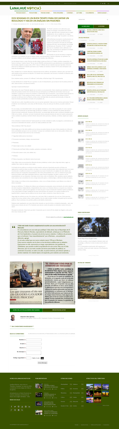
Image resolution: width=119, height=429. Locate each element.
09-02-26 (89, 165)
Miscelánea (66, 393)
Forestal (66, 401)
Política (66, 388)
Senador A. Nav (66, 406)
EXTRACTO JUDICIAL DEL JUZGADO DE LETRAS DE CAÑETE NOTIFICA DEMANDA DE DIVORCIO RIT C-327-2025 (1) (97, 169)
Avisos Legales (102, 13)
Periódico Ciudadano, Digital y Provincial (32, 3)
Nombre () (22, 339)
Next (108, 283)
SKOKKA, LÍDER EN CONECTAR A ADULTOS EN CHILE (95, 30)
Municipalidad (66, 384)
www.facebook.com (68, 217)
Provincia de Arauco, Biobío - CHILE (52, 3)
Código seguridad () (19, 358)
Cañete (78, 397)
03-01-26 (89, 188)
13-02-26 (89, 147)
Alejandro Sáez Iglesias (39, 24)
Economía (78, 388)
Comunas (70, 13)
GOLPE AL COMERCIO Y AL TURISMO (93, 283)
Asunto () (23, 347)
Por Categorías (58, 13)
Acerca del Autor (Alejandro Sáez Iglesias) (26, 310)
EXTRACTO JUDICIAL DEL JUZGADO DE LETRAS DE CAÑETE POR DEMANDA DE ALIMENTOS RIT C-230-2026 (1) (97, 143)
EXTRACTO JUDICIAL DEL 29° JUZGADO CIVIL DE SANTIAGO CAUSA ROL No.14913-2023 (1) (97, 198)
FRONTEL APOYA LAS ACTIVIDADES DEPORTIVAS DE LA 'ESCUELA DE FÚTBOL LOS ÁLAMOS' (96, 92)
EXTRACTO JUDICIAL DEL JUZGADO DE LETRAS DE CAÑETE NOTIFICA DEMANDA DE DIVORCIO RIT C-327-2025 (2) (97, 160)
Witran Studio (106, 405)
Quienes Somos (84, 424)
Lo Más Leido (86, 26)
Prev (79, 283)
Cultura (66, 397)
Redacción (46, 384)
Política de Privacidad (96, 424)
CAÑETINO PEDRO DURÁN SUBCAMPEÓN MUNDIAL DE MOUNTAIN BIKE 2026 (94, 53)
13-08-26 (89, 121)
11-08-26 (89, 139)
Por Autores (33, 13)
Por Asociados (21, 13)
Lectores (79, 13)
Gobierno (78, 384)
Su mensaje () (21, 351)
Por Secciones (45, 13)
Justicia (78, 406)
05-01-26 (89, 173)
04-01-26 (89, 180)
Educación (78, 401)
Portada (76, 424)
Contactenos (106, 424)
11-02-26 (89, 156)
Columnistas (90, 13)
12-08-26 (89, 130)
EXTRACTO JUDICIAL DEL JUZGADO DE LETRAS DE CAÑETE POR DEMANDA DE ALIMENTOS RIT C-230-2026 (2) (97, 134)
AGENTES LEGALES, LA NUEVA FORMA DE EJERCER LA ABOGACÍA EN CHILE (97, 44)
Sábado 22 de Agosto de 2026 (70, 3)
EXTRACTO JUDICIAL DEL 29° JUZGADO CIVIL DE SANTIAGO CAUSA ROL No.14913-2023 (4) (97, 176)
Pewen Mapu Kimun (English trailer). (88, 233)
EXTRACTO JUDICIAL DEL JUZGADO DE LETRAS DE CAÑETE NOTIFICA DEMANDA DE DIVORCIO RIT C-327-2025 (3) (97, 151)
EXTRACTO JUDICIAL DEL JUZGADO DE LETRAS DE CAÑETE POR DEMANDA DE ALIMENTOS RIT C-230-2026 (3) (97, 125)
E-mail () (23, 343)
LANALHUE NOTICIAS (15, 3)
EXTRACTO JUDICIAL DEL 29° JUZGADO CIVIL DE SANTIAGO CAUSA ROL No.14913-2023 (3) (97, 184)
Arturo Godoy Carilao (48, 401)
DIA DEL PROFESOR (84, 37)
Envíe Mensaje (42, 363)
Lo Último (101, 26)
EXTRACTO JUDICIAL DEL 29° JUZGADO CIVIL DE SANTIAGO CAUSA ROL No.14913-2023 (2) (97, 191)
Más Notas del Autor (59, 310)
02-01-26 (89, 195)
